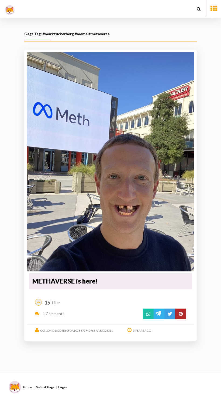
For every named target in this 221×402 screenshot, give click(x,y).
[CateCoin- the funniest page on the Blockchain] (10, 8)
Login (62, 387)
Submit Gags (45, 387)
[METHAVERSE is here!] (110, 162)
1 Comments (53, 313)
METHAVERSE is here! (65, 281)
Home (27, 387)
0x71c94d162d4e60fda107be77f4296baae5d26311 (76, 330)
